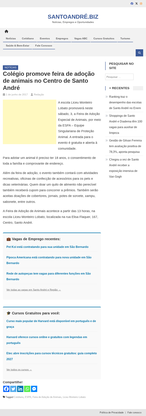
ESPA (28, 397)
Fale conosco (134, 412)
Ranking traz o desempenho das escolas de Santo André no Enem (125, 102)
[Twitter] (13, 389)
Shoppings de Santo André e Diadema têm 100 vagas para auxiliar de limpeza (125, 124)
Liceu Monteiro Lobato (74, 397)
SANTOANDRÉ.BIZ (73, 17)
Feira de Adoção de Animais (47, 397)
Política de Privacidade (112, 412)
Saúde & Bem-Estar (17, 45)
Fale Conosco (43, 45)
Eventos (45, 38)
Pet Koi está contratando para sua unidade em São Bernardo (47, 246)
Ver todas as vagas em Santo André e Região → (33, 289)
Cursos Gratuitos (103, 38)
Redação (39, 94)
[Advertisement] (29, 122)
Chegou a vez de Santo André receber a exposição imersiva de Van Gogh (124, 168)
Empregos (62, 38)
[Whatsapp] (27, 389)
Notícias (11, 38)
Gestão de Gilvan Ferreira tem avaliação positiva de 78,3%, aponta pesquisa (125, 146)
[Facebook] (6, 389)
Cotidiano (28, 38)
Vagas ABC (80, 38)
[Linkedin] (20, 389)
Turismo (125, 38)
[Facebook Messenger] (34, 389)
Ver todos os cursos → (19, 369)
